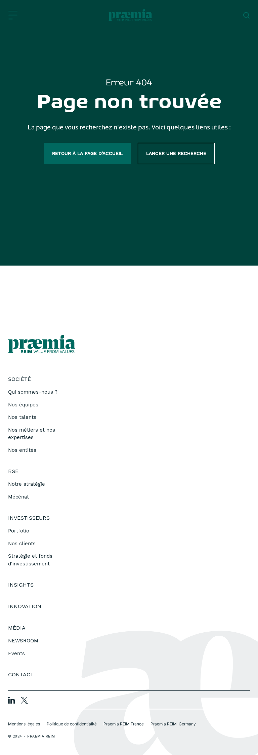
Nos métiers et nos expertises (31, 434)
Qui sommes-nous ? (32, 392)
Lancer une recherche (176, 153)
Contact (21, 674)
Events (16, 653)
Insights (21, 585)
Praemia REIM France (123, 723)
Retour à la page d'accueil (87, 153)
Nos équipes (23, 405)
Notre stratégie (26, 484)
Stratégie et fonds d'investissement (30, 560)
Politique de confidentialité (72, 723)
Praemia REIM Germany (173, 723)
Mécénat (18, 497)
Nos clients (22, 544)
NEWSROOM (23, 641)
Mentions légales (24, 723)
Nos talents (22, 417)
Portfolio (18, 531)
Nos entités (22, 450)
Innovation (24, 606)
